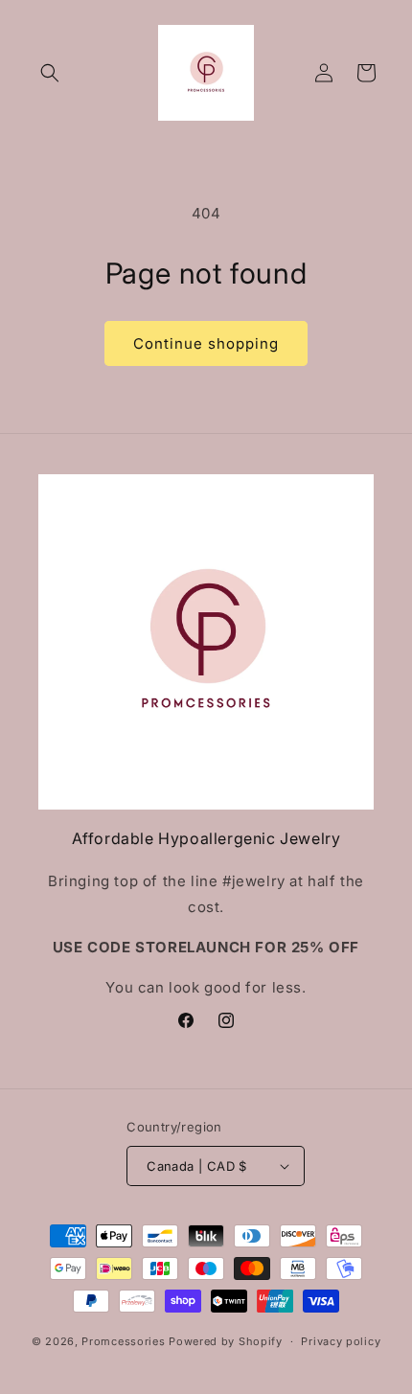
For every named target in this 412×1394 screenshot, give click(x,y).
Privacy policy (340, 1341)
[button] (50, 73)
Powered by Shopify (226, 1341)
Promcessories (123, 1341)
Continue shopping (206, 343)
